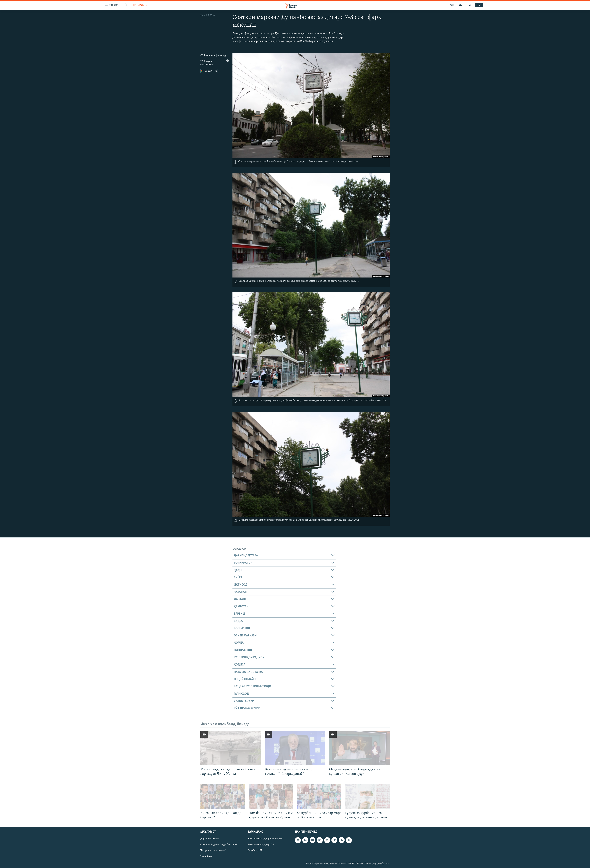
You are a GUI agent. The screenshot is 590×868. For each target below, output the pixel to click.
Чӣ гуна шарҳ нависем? (213, 850)
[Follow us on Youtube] (312, 840)
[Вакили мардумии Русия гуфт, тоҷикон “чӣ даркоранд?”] (295, 748)
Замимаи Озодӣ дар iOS (261, 845)
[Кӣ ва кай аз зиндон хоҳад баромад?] (222, 796)
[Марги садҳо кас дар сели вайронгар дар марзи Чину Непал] (230, 748)
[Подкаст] (349, 840)
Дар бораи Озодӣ (209, 839)
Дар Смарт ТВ (255, 850)
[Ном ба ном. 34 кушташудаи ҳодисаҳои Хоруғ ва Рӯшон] (271, 796)
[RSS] (341, 840)
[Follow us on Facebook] (305, 840)
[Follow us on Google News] (298, 840)
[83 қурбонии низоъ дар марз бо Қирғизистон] (319, 796)
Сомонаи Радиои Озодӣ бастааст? (218, 845)
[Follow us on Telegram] (334, 840)
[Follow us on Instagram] (320, 840)
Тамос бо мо (206, 856)
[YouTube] (460, 5)
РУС (452, 5)
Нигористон (141, 5)
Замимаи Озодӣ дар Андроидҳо (265, 839)
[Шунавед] (470, 5)
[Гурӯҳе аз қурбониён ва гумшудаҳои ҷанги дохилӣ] (367, 796)
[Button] (213, 56)
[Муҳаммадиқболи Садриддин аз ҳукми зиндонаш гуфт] (359, 748)
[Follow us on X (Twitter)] (327, 840)
